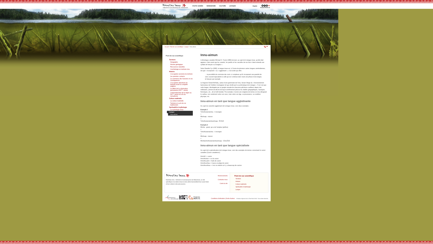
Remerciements (223, 176)
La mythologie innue (176, 109)
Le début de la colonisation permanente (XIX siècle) (179, 89)
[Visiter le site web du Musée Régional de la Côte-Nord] (171, 199)
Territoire (172, 60)
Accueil (167, 46)
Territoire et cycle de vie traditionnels (178, 104)
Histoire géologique (176, 64)
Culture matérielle (175, 98)
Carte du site (224, 183)
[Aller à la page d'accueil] (175, 8)
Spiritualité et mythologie (178, 107)
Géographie (174, 62)
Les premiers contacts (177, 76)
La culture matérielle (176, 101)
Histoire (172, 71)
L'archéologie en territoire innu (180, 69)
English (255, 6)
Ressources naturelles (177, 67)
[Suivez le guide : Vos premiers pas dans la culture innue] (266, 47)
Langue (186, 46)
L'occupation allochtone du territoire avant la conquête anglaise (179, 84)
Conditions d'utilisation (218, 198)
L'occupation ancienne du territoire (181, 74)
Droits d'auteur (230, 198)
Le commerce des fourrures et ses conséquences (181, 79)
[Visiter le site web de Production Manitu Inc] (194, 199)
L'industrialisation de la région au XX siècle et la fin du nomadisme (180, 94)
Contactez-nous (223, 179)
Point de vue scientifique (176, 46)
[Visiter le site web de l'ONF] (183, 199)
